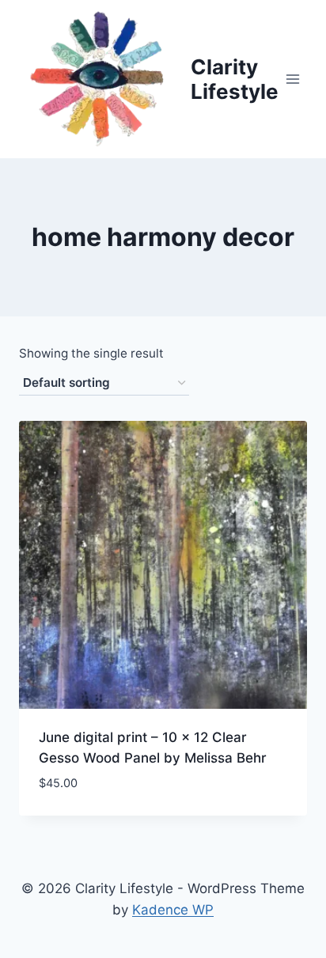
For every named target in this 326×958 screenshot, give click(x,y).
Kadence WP (173, 910)
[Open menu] (293, 78)
